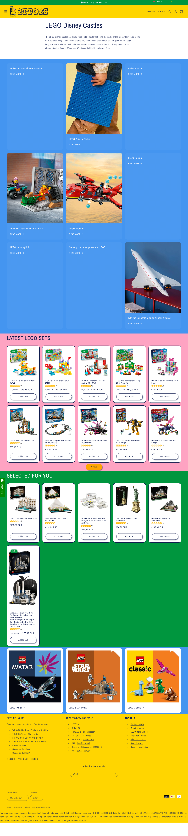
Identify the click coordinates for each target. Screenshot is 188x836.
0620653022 (88, 739)
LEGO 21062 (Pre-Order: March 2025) (23, 518)
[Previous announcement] (5, 2)
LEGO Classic (134, 707)
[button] (6, 11)
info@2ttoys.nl (83, 743)
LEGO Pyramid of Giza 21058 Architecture (55, 519)
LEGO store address (140, 731)
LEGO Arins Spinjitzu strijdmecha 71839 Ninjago (128, 441)
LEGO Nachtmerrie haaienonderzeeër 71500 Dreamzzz (94, 441)
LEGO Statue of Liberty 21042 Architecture (126, 519)
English (158, 1)
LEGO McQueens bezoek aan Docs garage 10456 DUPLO (93, 382)
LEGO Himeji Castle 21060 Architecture (160, 519)
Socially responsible (139, 746)
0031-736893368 (83, 735)
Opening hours (137, 728)
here (36, 758)
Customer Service (138, 735)
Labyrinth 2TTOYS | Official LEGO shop (24, 807)
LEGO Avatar (16, 707)
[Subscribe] (115, 774)
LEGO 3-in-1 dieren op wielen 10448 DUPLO (22, 382)
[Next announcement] (183, 2)
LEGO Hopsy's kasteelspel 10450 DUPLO (57, 382)
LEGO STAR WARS (78, 707)
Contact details (137, 724)
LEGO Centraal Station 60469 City (22, 440)
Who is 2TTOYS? (138, 739)
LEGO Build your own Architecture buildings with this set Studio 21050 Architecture (93, 520)
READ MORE (15, 74)
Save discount (137, 743)
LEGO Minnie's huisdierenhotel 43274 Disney (164, 382)
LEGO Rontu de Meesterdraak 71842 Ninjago (164, 441)
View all (94, 466)
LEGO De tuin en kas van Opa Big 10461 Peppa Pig (128, 382)
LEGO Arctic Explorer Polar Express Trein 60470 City (58, 441)
